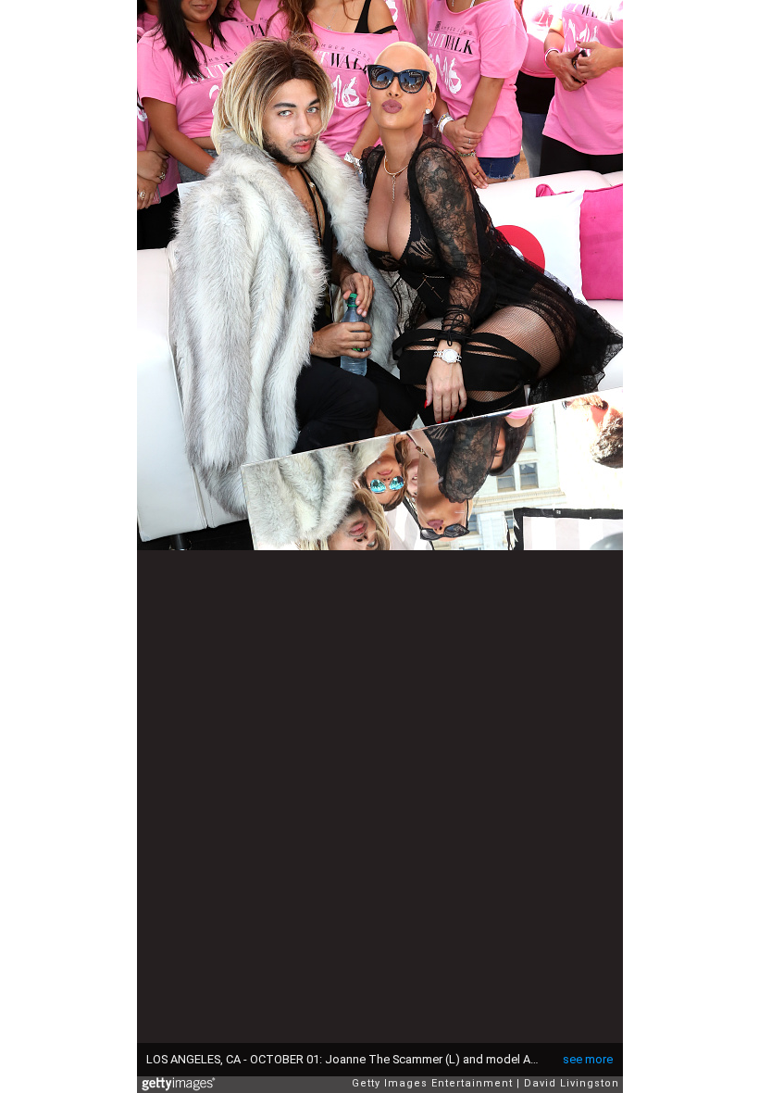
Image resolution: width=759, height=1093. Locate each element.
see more (588, 1059)
